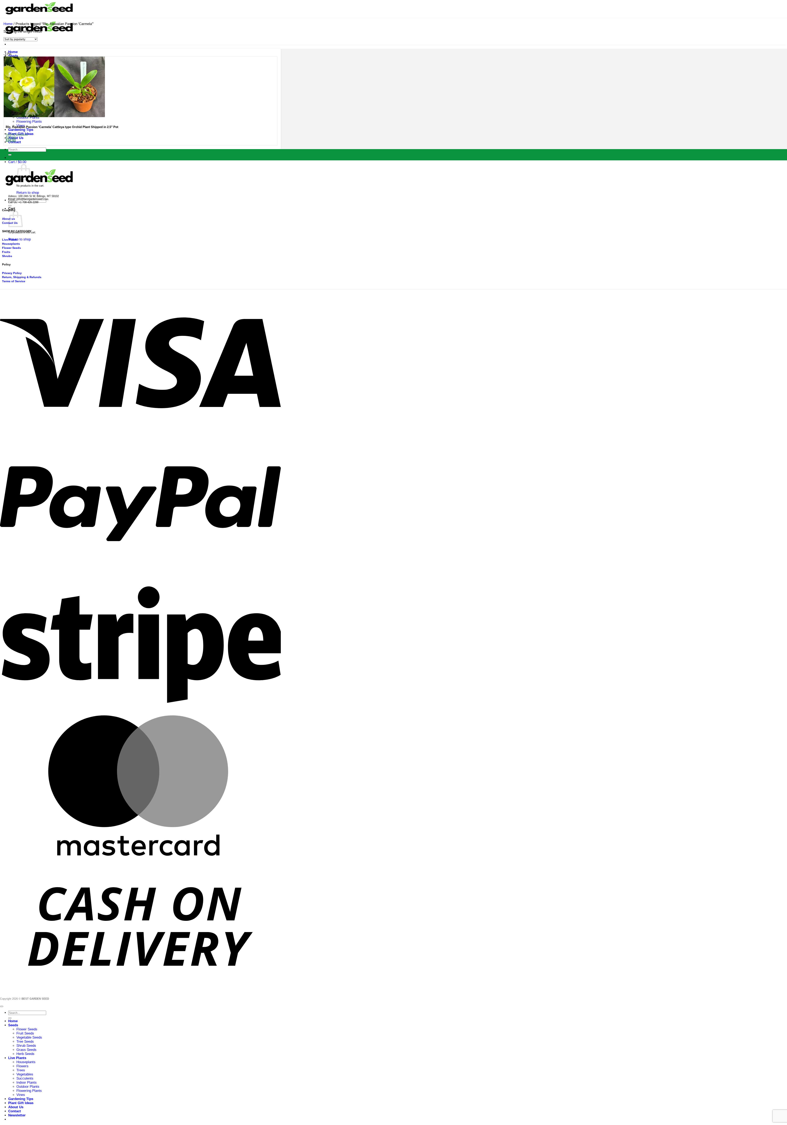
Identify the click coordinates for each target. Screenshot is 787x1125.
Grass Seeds (26, 1050)
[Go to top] (1, 1006)
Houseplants (25, 1062)
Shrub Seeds (26, 1046)
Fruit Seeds (25, 1033)
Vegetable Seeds (29, 1037)
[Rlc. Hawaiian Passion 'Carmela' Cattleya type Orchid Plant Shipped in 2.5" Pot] (54, 116)
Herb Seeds (25, 1054)
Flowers (22, 1066)
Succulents (24, 1078)
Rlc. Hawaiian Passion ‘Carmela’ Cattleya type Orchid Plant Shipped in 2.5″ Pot (62, 127)
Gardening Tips (20, 130)
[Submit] (9, 154)
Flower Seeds (26, 1029)
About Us (15, 1107)
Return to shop (27, 193)
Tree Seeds (25, 1041)
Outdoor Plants (27, 1087)
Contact (14, 1111)
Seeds (13, 56)
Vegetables (24, 1074)
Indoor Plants (26, 1082)
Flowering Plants (29, 121)
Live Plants (17, 1058)
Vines (20, 1095)
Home (13, 52)
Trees (20, 1070)
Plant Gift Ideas (20, 1103)
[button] (17, 162)
